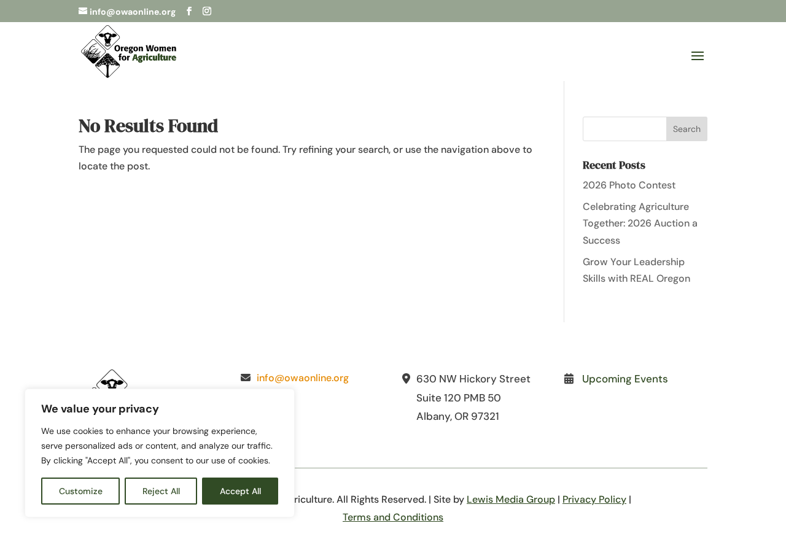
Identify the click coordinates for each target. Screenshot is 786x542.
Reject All (161, 491)
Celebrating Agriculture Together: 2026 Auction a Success (640, 223)
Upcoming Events (625, 378)
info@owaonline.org (303, 377)
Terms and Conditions (393, 517)
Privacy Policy (594, 499)
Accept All (240, 491)
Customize (81, 491)
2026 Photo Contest (629, 185)
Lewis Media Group (511, 499)
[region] (160, 453)
